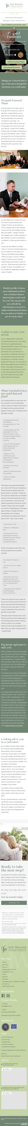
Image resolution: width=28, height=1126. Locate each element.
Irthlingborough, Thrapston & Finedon (13, 981)
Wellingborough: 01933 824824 (10, 1015)
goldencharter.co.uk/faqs (14, 725)
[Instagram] (8, 995)
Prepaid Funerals (7, 972)
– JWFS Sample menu (8, 986)
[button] (14, 27)
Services (4, 967)
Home (4, 962)
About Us (5, 964)
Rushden (5, 976)
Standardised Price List (9, 969)
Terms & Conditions (7, 1044)
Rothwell (5, 979)
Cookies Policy (6, 1042)
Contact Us (5, 984)
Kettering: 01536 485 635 (14, 18)
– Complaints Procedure (8, 1046)
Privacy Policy (6, 1039)
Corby (4, 974)
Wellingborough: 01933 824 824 (14, 21)
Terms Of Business (7, 1037)
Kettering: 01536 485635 (8, 1012)
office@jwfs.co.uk (6, 1006)
